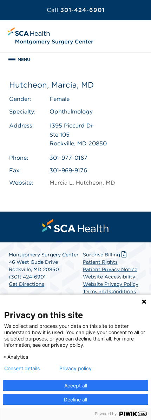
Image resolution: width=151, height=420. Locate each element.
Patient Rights (100, 262)
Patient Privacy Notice (110, 269)
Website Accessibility (109, 277)
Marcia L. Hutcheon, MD (82, 182)
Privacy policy (75, 368)
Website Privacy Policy (110, 284)
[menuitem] (75, 226)
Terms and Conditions (109, 291)
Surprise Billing (101, 254)
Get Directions (26, 284)
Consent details (22, 368)
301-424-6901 (76, 10)
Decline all (75, 399)
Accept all (75, 385)
